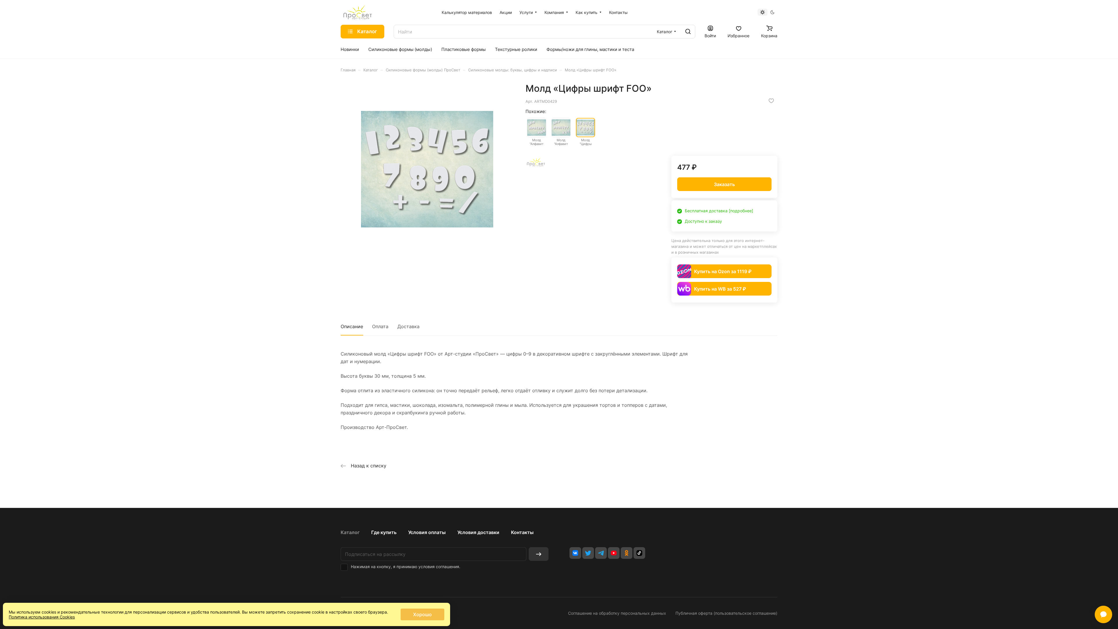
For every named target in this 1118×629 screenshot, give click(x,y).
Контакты (522, 532)
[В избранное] (771, 101)
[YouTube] (614, 553)
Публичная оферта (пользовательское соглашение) (726, 613)
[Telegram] (601, 553)
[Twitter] (588, 553)
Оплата (380, 326)
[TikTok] (639, 553)
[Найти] (688, 31)
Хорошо (422, 614)
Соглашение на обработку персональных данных (617, 613)
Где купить (384, 532)
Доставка (408, 326)
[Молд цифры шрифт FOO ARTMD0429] (427, 169)
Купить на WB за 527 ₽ (720, 289)
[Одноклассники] (626, 553)
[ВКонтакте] (575, 553)
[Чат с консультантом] (1103, 614)
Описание (352, 326)
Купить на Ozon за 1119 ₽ (722, 271)
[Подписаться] (539, 554)
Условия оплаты (427, 532)
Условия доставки (478, 532)
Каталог (350, 532)
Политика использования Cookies (42, 616)
